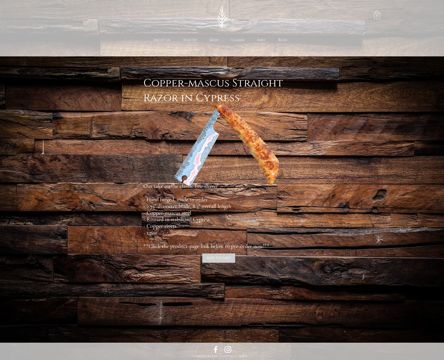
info (243, 356)
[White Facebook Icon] (215, 349)
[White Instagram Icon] (227, 349)
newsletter (207, 356)
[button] (377, 15)
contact (228, 356)
